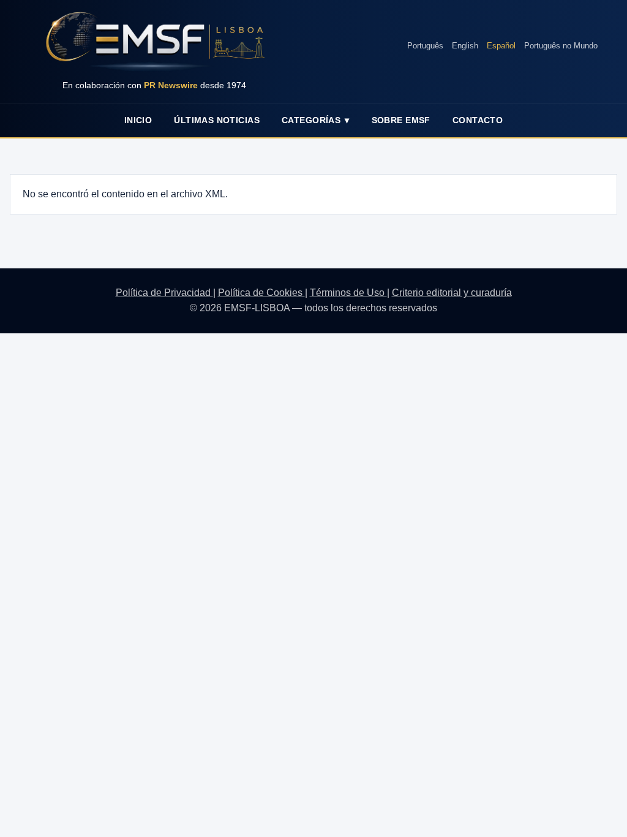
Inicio (138, 120)
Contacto (477, 120)
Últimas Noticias (217, 120)
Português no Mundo (561, 45)
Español (501, 45)
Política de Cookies (261, 292)
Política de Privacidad (164, 292)
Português (425, 45)
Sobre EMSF (401, 120)
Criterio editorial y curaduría (452, 292)
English (465, 45)
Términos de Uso (348, 292)
